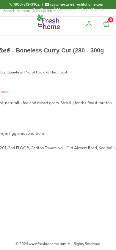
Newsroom (66, 9)
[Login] (88, 23)
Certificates (42, 9)
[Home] (48, 16)
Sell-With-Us (92, 9)
